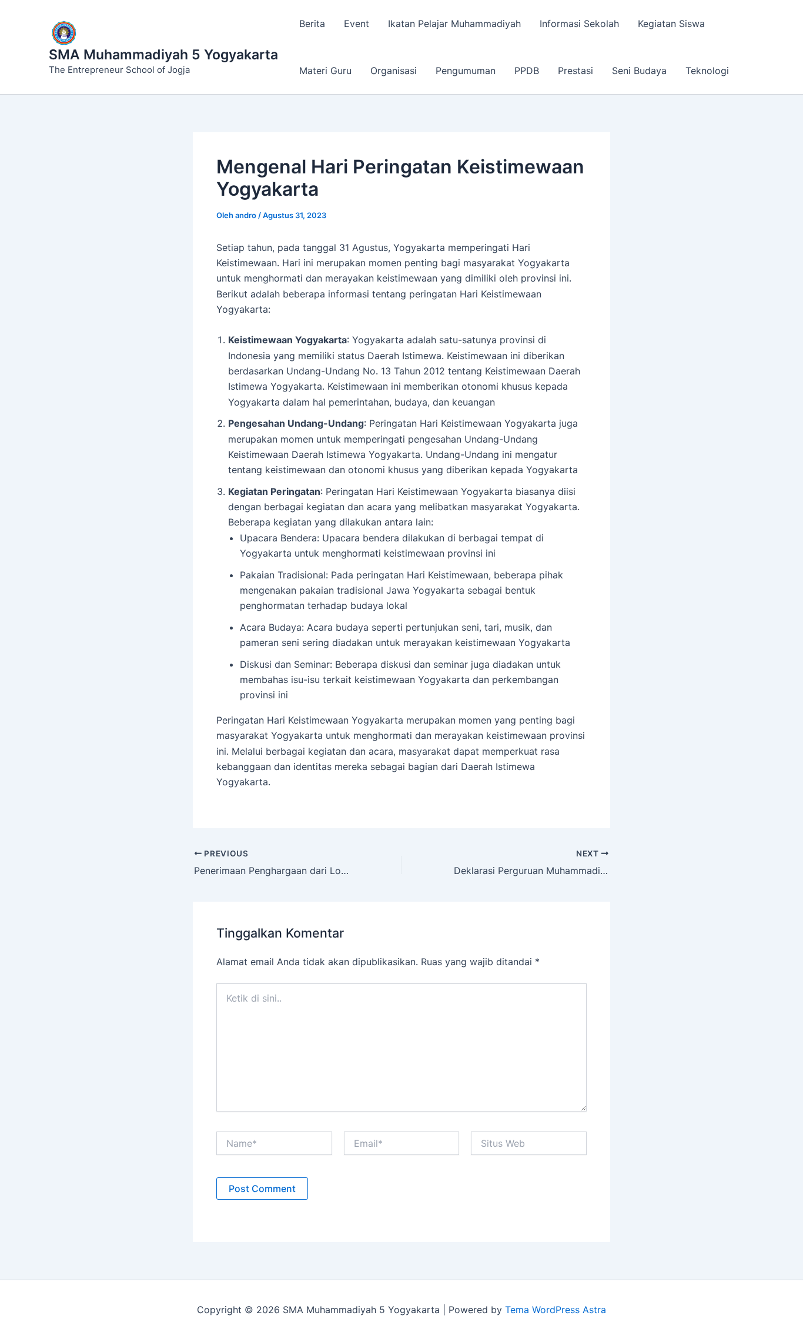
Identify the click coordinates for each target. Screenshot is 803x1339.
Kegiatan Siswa (671, 23)
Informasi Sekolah (579, 23)
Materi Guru (325, 70)
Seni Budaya (639, 70)
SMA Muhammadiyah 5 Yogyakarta (163, 54)
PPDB (526, 70)
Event (356, 23)
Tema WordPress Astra (555, 1309)
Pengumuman (466, 70)
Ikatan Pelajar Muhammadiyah (454, 23)
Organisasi (393, 70)
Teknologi (707, 70)
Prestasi (575, 70)
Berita (312, 23)
